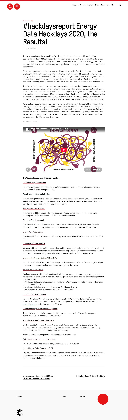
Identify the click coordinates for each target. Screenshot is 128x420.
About (74, 5)
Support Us (105, 5)
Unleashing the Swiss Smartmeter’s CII (38, 348)
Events (90, 5)
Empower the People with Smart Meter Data (40, 258)
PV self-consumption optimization (36, 194)
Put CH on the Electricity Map (34, 294)
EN (112, 5)
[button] (120, 4)
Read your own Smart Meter (34, 208)
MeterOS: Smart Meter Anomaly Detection (39, 339)
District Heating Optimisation (34, 182)
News (96, 5)
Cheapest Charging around (33, 220)
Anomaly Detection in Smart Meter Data (38, 320)
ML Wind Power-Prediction (33, 269)
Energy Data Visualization (33, 232)
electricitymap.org (30, 304)
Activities (82, 5)
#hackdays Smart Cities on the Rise (90, 376)
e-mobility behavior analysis (34, 243)
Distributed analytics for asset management (40, 308)
